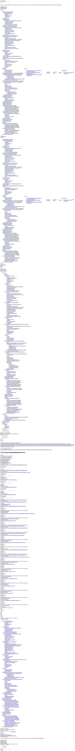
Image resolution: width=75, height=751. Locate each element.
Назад (6, 273)
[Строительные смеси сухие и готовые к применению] (13, 80)
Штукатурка (11, 364)
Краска (8, 337)
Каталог (6, 274)
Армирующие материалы (12, 277)
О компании (7, 425)
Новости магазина (5, 730)
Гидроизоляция (3, 449)
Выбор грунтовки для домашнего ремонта (8, 735)
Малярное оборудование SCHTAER (13, 380)
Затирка (9, 449)
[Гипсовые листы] (13, 18)
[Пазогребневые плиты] (13, 101)
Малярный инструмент (11, 371)
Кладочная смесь (14, 449)
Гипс (7, 449)
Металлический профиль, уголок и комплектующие (15, 444)
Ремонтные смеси (48, 449)
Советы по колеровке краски (5, 734)
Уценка (50, 445)
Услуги (6, 416)
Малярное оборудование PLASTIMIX (14, 400)
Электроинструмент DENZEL (12, 407)
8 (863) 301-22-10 (3, 6)
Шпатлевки (38, 449)
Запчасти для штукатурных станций (14, 293)
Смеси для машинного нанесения (30, 449)
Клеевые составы (20, 449)
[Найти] (0, 3)
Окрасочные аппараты (66, 444)
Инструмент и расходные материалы (14, 304)
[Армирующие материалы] (13, 11)
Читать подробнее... (40, 738)
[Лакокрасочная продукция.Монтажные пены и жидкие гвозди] (13, 57)
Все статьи (2, 733)
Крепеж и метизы (10, 319)
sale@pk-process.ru (5, 434)
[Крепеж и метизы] (13, 50)
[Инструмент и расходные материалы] (13, 35)
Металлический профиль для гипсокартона (17, 345)
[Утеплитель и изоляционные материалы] (13, 111)
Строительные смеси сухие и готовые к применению (17, 353)
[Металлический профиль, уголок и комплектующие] (13, 73)
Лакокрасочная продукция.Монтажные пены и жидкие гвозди (18, 326)
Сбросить (6, 619)
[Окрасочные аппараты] (13, 103)
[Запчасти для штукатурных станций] (13, 25)
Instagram (5, 436)
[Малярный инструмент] (13, 95)
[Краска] (13, 68)
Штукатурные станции (37, 445)
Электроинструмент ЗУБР (9, 446)
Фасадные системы (45, 445)
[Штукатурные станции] (13, 119)
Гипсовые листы (10, 285)
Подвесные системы (29, 445)
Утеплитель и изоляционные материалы (14, 388)
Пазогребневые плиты (58, 444)
